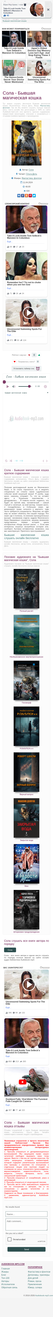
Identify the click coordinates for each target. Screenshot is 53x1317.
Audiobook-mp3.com (44, 1295)
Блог (3, 1275)
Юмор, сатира (35, 1287)
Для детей (33, 1278)
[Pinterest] (30, 195)
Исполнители (8, 1284)
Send (26, 1249)
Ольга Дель (31, 174)
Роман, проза (34, 1281)
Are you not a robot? (14, 1233)
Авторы (5, 1281)
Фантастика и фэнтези (39, 1272)
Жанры (5, 1272)
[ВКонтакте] (19, 195)
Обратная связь (9, 1287)
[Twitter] (34, 195)
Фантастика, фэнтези (32, 178)
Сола (31, 170)
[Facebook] (22, 195)
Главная (5, 1268)
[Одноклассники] (26, 195)
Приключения (35, 1284)
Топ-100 (5, 1278)
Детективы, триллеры (39, 1275)
